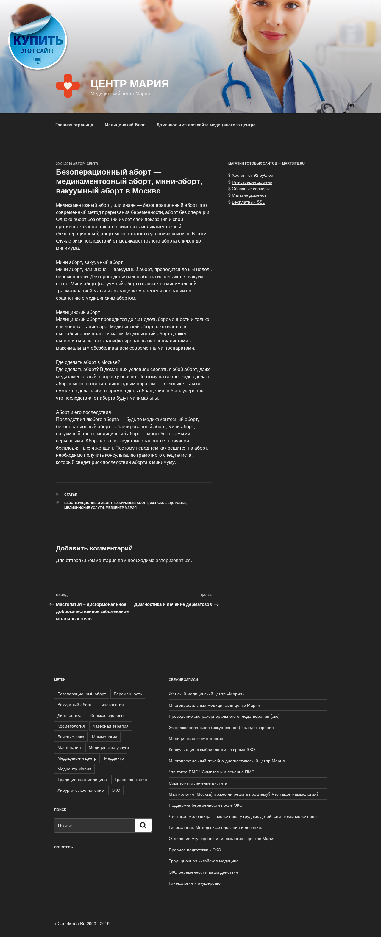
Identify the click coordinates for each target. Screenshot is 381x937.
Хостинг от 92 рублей (252, 175)
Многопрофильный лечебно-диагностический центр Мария (227, 761)
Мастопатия (69, 747)
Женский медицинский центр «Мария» (207, 694)
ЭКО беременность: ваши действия (203, 872)
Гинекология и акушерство (195, 883)
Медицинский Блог (125, 124)
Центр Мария (129, 83)
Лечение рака (70, 736)
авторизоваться (173, 560)
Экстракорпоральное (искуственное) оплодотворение (221, 727)
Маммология (104, 736)
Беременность (128, 694)
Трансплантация (131, 779)
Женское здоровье (168, 502)
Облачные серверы (251, 188)
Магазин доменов (249, 195)
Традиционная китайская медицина (204, 861)
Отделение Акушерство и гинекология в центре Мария (222, 838)
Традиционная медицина (82, 779)
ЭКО (116, 790)
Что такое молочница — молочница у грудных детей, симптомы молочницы (243, 816)
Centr (92, 163)
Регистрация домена (252, 182)
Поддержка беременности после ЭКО (206, 805)
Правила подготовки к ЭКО (195, 849)
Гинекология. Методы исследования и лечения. (215, 827)
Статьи (70, 494)
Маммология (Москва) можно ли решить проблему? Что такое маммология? (244, 794)
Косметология (71, 726)
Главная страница (74, 124)
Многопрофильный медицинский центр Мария (214, 705)
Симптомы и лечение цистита (198, 783)
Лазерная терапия (111, 726)
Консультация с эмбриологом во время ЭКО (212, 749)
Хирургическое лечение (80, 790)
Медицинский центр (76, 758)
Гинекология (111, 704)
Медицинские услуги (84, 507)
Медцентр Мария (121, 507)
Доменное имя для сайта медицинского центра (206, 124)
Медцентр (114, 758)
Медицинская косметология (196, 738)
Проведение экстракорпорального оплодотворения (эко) (224, 716)
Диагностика (69, 715)
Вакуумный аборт (131, 502)
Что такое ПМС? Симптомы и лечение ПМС (211, 772)
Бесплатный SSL (248, 202)
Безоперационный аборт (88, 502)
